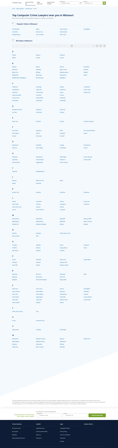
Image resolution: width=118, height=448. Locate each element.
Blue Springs (39, 77)
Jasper (14, 183)
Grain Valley (39, 147)
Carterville (15, 100)
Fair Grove (15, 130)
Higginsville (39, 162)
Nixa (37, 236)
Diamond (62, 109)
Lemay (62, 201)
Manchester (15, 218)
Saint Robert (39, 294)
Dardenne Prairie (17, 109)
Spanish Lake (63, 299)
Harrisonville (16, 162)
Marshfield (39, 218)
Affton (14, 57)
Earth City (15, 121)
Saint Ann (15, 288)
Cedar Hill (39, 89)
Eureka (62, 121)
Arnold (38, 57)
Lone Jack (62, 209)
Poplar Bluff (87, 259)
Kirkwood (86, 192)
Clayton (62, 87)
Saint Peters (39, 291)
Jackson (14, 180)
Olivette (38, 250)
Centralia (38, 95)
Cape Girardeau (16, 95)
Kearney (38, 192)
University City (40, 320)
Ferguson (38, 130)
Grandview (63, 147)
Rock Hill (62, 277)
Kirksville (62, 192)
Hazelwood (39, 157)
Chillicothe (39, 100)
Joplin (37, 29)
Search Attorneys (97, 415)
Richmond (39, 277)
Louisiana (86, 204)
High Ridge (63, 157)
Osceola (62, 250)
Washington (15, 341)
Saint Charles (63, 29)
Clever (61, 92)
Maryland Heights (41, 224)
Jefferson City (40, 180)
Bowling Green (64, 72)
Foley (61, 130)
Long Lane (87, 201)
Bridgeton (63, 77)
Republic (14, 279)
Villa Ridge (63, 329)
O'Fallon (14, 247)
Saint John (15, 299)
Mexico (62, 224)
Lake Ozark (15, 204)
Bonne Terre (63, 69)
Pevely (38, 265)
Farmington (15, 133)
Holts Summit (64, 162)
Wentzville (39, 344)
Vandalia (38, 329)
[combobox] (69, 3)
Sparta (62, 302)
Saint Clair (15, 294)
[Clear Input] (78, 3)
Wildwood (63, 341)
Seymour (62, 291)
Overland (86, 245)
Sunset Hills (87, 299)
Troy (37, 311)
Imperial (14, 171)
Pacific (14, 259)
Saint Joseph (63, 31)
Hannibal (14, 159)
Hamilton (15, 157)
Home (13, 8)
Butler (85, 75)
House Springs (88, 157)
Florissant (39, 136)
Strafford (86, 291)
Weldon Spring (40, 341)
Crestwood (87, 87)
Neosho (14, 233)
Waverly (14, 344)
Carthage (38, 87)
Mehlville (62, 221)
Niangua (38, 233)
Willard (62, 344)
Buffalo (86, 72)
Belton (38, 66)
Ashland (62, 55)
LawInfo (38, 424)
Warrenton (15, 338)
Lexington (63, 204)
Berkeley (38, 69)
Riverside (62, 274)
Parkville (38, 259)
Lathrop (38, 204)
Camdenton (15, 89)
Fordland (62, 133)
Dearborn (39, 109)
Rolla (85, 274)
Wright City (87, 338)
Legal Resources (39, 3)
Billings (38, 72)
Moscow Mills (88, 218)
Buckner (86, 69)
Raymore (14, 274)
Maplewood (15, 221)
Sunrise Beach (88, 297)
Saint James (15, 297)
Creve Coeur (87, 89)
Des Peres (39, 112)
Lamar (14, 209)
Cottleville (63, 100)
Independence (16, 34)
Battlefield (15, 75)
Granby (62, 145)
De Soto (14, 112)
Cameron (14, 92)
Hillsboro (62, 159)
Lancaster (39, 201)
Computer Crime (28, 8)
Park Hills (15, 265)
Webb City (15, 347)
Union (14, 320)
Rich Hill (38, 274)
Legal (61, 424)
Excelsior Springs (89, 121)
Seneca (62, 288)
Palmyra (14, 262)
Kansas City (39, 31)
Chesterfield (15, 29)
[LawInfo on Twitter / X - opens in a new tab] (91, 427)
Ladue (14, 201)
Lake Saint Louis (17, 207)
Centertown (39, 92)
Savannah (39, 299)
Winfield (62, 347)
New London (16, 236)
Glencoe (14, 147)
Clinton (62, 95)
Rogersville (63, 279)
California (15, 87)
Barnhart (14, 69)
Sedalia (38, 302)
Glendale (38, 145)
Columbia (15, 31)
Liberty (62, 207)
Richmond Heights (41, 279)
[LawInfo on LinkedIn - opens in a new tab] (104, 427)
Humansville (87, 159)
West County (39, 347)
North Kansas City (65, 233)
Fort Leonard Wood (89, 130)
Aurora (62, 57)
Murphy (86, 224)
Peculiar (38, 262)
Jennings (38, 183)
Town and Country (17, 311)
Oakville (38, 245)
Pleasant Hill (63, 262)
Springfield (87, 29)
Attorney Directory (20, 8)
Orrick (61, 245)
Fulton (85, 133)
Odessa (38, 247)
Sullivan (86, 294)
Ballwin (14, 66)
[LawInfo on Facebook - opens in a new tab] (85, 427)
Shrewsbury (63, 294)
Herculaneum (40, 159)
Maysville (62, 218)
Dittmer (62, 112)
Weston (62, 338)
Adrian (14, 55)
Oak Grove (15, 250)
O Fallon (14, 245)
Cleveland (62, 89)
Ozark (85, 247)
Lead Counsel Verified (50, 3)
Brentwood (63, 75)
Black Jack (39, 75)
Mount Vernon (88, 221)
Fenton (14, 136)
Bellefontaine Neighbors (19, 77)
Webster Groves (40, 338)
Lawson (38, 207)
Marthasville (39, 221)
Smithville (63, 297)
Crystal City (87, 92)
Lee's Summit (40, 34)
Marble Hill (15, 224)
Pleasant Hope (64, 265)
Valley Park (15, 329)
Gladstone (15, 145)
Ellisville (38, 121)
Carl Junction (16, 97)
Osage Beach (63, 247)
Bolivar (62, 66)
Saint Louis (63, 34)
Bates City (15, 72)
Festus (38, 133)
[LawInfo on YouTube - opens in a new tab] (97, 427)
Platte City (63, 259)
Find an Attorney (16, 424)
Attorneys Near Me (30, 3)
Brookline (86, 66)
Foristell (62, 136)
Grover (86, 147)
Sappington (39, 297)
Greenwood (87, 145)
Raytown (14, 277)
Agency (38, 55)
